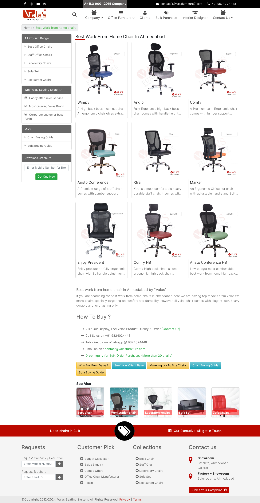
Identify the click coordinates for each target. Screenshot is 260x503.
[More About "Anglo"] (158, 70)
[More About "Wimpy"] (102, 70)
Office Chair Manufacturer (101, 476)
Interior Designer (195, 18)
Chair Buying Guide (205, 365)
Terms (137, 499)
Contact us (222, 18)
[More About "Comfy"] (214, 70)
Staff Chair (146, 464)
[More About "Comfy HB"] (158, 231)
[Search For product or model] (74, 14)
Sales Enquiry (93, 464)
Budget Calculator (96, 459)
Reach (88, 483)
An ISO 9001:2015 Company (105, 4)
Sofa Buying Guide (91, 372)
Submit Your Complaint (207, 490)
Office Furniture (120, 18)
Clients (145, 18)
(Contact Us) (171, 329)
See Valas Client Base (129, 365)
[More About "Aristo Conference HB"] (214, 231)
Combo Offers (93, 471)
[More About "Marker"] (214, 150)
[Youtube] (38, 4)
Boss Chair (146, 459)
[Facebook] (25, 4)
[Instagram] (31, 4)
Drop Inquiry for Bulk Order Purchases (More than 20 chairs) (128, 355)
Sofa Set (145, 476)
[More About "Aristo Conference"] (102, 150)
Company (93, 18)
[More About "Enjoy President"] (102, 231)
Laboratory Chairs (151, 471)
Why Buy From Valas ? (93, 365)
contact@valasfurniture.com (125, 349)
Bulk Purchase (166, 18)
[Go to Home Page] (35, 15)
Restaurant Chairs (151, 483)
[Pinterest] (44, 4)
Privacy (125, 499)
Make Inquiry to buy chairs (168, 365)
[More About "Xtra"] (158, 150)
